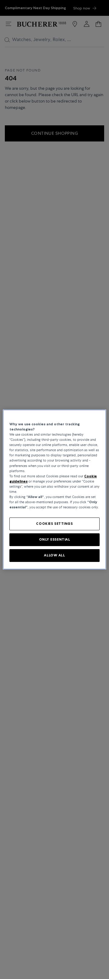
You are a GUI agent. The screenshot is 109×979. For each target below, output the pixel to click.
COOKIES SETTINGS (54, 523)
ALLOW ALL (54, 555)
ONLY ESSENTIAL (54, 539)
